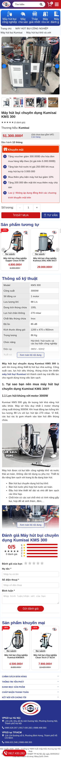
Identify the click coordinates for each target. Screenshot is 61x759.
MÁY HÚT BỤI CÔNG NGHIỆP (31, 28)
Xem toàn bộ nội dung (30, 355)
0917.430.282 (16, 753)
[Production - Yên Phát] (6, 4)
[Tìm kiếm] (41, 4)
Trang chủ (6, 28)
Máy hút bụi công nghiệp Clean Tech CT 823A (45, 656)
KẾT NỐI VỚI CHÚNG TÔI (14, 697)
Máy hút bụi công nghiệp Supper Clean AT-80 (15, 259)
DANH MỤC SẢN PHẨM (13, 687)
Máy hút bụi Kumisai (11, 32)
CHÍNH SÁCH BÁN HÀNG (14, 676)
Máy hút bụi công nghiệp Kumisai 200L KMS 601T (45, 259)
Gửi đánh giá (30, 608)
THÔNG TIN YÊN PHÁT (13, 682)
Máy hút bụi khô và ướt (38, 32)
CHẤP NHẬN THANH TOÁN (15, 692)
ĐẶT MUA (22, 215)
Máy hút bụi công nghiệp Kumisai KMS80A (16, 656)
